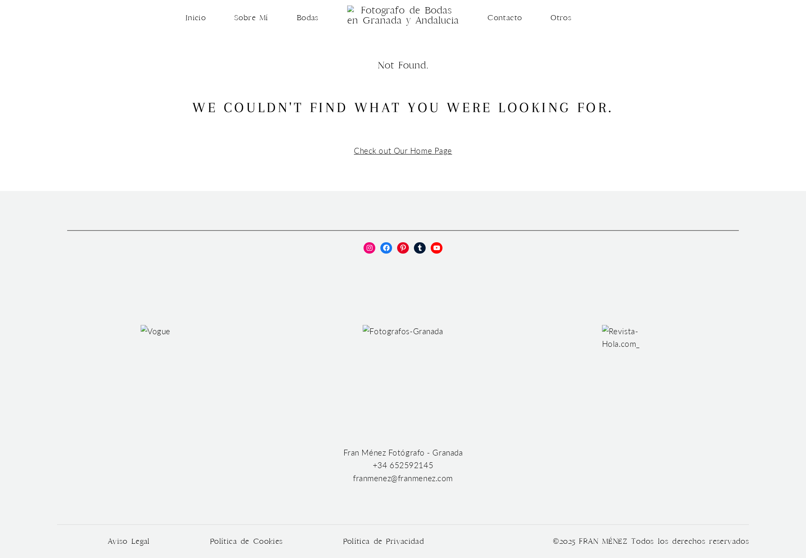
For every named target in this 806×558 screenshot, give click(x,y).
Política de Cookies (246, 541)
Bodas (308, 18)
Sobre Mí (251, 18)
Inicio (196, 18)
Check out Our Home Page (403, 150)
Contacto (504, 18)
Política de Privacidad (383, 541)
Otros (560, 18)
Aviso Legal (129, 541)
